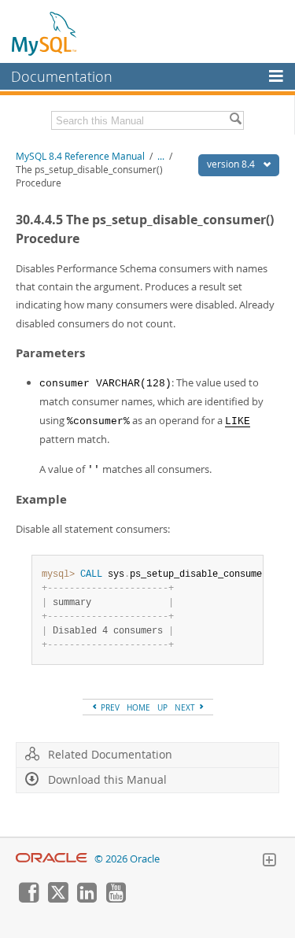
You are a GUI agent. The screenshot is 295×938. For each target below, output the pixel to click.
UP (162, 707)
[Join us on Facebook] (28, 898)
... (160, 156)
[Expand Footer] (269, 861)
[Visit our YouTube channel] (115, 898)
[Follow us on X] (57, 898)
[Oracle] (51, 859)
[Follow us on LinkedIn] (86, 898)
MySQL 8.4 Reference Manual (80, 156)
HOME (138, 707)
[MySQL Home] (44, 33)
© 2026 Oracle (127, 859)
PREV (109, 707)
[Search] (235, 120)
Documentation (61, 76)
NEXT (186, 707)
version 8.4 (232, 164)
